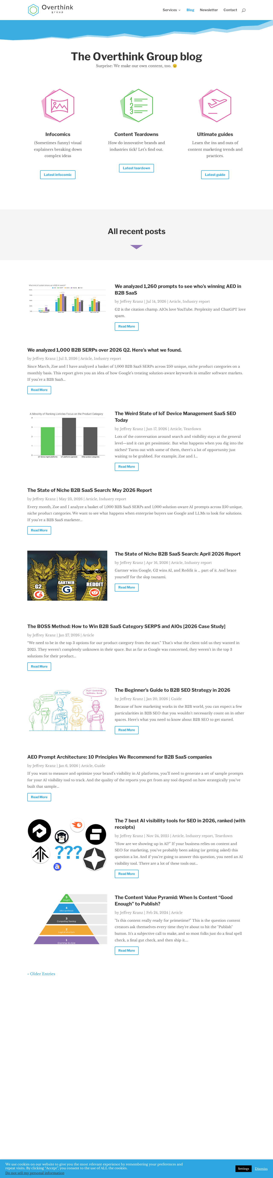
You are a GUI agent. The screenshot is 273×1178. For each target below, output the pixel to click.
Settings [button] (243, 1169)
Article (175, 301)
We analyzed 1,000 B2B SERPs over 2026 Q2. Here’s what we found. (104, 350)
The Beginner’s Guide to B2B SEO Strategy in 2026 (172, 690)
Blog (190, 10)
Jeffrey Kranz (131, 301)
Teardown (192, 429)
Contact (230, 10)
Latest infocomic (58, 175)
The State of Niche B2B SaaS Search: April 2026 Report (178, 554)
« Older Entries (41, 974)
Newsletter (209, 10)
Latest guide (215, 175)
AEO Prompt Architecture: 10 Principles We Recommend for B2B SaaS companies (119, 757)
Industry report (196, 301)
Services (170, 10)
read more (126, 326)
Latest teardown (136, 168)
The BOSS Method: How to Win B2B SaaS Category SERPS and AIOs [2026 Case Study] (126, 626)
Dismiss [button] (261, 1169)
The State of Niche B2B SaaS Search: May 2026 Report (89, 490)
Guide (176, 699)
